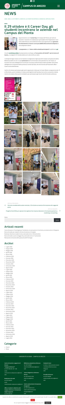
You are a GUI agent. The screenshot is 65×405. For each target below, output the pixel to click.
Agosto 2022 (9, 336)
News (6, 23)
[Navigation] (59, 6)
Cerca (5, 217)
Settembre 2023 (10, 311)
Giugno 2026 (9, 248)
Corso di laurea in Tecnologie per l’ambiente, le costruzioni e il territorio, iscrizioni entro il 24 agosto (31, 230)
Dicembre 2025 (10, 260)
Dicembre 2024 (10, 283)
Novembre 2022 (10, 330)
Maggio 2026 (9, 250)
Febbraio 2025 (10, 279)
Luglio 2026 (9, 247)
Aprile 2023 (9, 321)
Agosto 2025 (9, 267)
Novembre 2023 (10, 307)
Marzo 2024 (9, 300)
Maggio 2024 (9, 296)
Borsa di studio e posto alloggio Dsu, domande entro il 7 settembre (22, 236)
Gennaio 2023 (9, 326)
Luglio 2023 (9, 315)
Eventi (8, 347)
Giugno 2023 (9, 317)
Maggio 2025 (9, 273)
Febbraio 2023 (10, 325)
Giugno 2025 (9, 271)
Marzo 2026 (9, 254)
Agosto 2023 (9, 313)
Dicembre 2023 (10, 306)
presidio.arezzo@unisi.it (52, 378)
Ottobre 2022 (9, 332)
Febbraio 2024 (10, 302)
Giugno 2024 (9, 294)
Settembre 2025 (10, 266)
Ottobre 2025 (9, 264)
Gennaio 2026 (9, 258)
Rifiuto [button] (33, 400)
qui (57, 49)
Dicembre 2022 (10, 328)
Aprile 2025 (9, 275)
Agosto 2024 (9, 290)
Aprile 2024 (9, 298)
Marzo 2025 (9, 277)
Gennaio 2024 (9, 304)
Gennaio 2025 (9, 281)
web (5, 374)
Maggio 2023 (9, 319)
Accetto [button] (60, 397)
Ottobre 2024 (9, 286)
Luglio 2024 (9, 292)
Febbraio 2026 (10, 256)
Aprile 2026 (9, 252)
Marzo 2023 (9, 323)
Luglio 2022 (9, 338)
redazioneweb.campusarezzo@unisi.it (13, 384)
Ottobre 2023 (9, 309)
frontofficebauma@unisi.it (33, 367)
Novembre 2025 (10, 262)
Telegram (45, 369)
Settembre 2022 (10, 334)
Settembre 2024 (10, 288)
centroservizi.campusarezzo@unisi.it (13, 372)
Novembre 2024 (10, 285)
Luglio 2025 (9, 269)
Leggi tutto (48, 402)
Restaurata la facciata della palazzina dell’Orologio (18, 238)
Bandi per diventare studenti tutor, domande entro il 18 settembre (22, 234)
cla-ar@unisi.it (30, 378)
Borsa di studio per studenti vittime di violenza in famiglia (20, 232)
